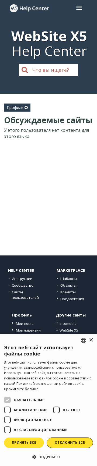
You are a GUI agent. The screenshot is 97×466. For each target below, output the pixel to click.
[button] (48, 457)
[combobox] (83, 340)
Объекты (68, 285)
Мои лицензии (28, 330)
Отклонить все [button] (70, 442)
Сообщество (22, 285)
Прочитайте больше (21, 389)
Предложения (72, 298)
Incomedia (68, 323)
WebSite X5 (69, 330)
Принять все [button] (24, 442)
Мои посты (25, 323)
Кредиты (68, 292)
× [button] (91, 340)
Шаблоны (68, 278)
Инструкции (22, 278)
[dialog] (48, 400)
